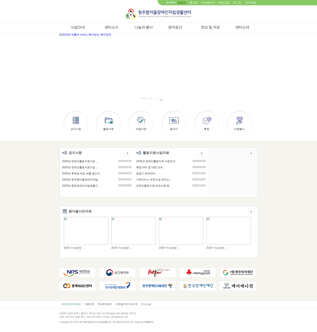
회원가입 (224, 2)
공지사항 (75, 129)
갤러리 (174, 129)
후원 (206, 129)
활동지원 (108, 129)
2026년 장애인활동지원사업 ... (80, 161)
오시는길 (146, 304)
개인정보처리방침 (71, 304)
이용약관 (89, 304)
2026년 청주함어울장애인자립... (81, 179)
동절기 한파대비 (145, 173)
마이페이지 (208, 2)
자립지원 (141, 129)
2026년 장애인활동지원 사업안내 (155, 161)
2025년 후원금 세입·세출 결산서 (81, 173)
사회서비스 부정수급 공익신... (153, 179)
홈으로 (193, 2)
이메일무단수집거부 (127, 304)
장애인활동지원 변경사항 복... (153, 185)
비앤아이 (149, 322)
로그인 (237, 2)
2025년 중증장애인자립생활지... (81, 185)
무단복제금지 (104, 304)
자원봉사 (239, 129)
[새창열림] (77, 272)
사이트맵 (250, 2)
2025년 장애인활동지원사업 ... (80, 167)
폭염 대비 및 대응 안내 (149, 167)
